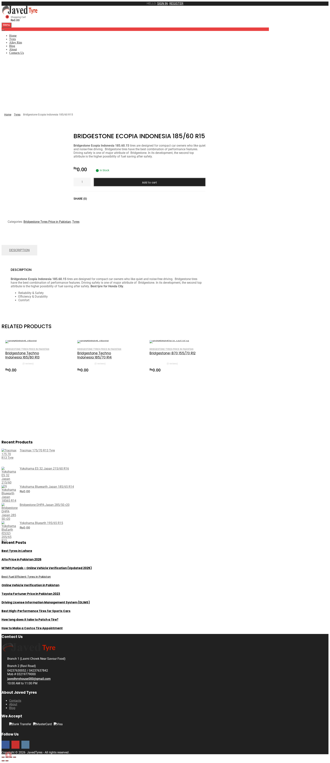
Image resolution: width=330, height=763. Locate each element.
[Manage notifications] (8, 755)
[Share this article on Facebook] (93, 198)
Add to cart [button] (52, 369)
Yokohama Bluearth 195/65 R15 (41, 523)
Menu (6, 25)
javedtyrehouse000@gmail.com (29, 679)
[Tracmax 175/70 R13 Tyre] (9, 457)
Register (176, 3)
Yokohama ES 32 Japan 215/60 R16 (44, 468)
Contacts (15, 700)
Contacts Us (16, 52)
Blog (12, 46)
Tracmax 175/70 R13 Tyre (37, 450)
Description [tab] (19, 250)
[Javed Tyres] (21, 13)
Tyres (12, 39)
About (13, 49)
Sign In (162, 3)
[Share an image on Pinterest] (106, 198)
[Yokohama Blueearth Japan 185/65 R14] (9, 500)
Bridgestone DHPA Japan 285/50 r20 (45, 505)
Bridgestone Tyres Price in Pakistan (47, 222)
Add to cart (149, 182)
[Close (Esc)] (14, 757)
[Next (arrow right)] (6, 760)
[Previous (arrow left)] (3, 760)
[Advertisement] (165, 84)
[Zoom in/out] (3, 757)
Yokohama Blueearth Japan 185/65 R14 (47, 486)
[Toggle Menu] (3, 30)
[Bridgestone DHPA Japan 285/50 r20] (10, 519)
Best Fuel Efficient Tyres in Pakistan (26, 577)
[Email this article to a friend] (113, 198)
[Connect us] (6, 744)
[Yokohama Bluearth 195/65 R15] (9, 540)
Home (13, 35)
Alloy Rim (15, 42)
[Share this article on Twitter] (100, 198)
